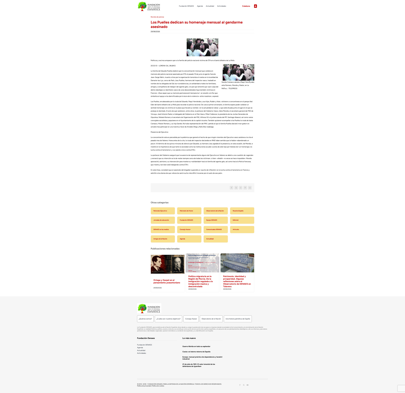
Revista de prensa (157, 17)
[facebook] (240, 385)
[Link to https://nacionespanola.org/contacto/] (260, 6)
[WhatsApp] (240, 187)
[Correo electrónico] (250, 187)
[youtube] (247, 385)
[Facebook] (231, 187)
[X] (236, 187)
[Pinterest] (245, 187)
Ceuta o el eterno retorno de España (196, 352)
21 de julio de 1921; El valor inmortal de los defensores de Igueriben (198, 365)
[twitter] (244, 385)
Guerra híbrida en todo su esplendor (196, 346)
